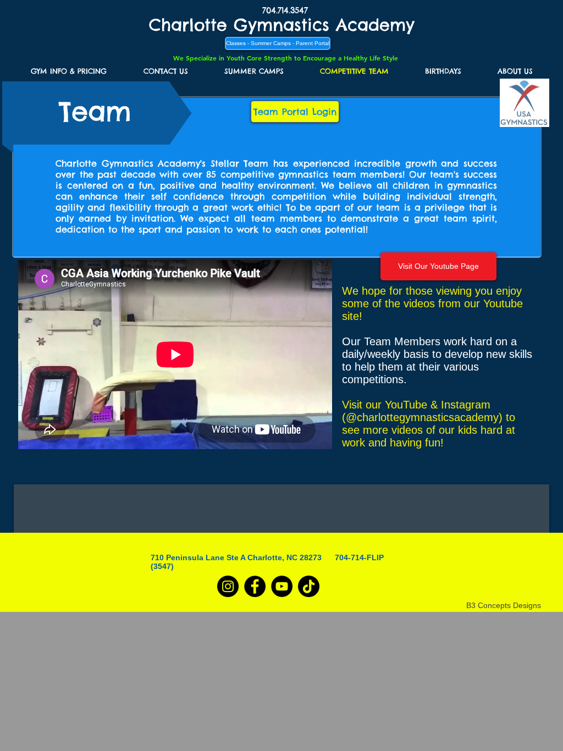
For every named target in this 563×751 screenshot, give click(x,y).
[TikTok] (308, 586)
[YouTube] (281, 586)
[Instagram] (228, 586)
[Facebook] (255, 586)
